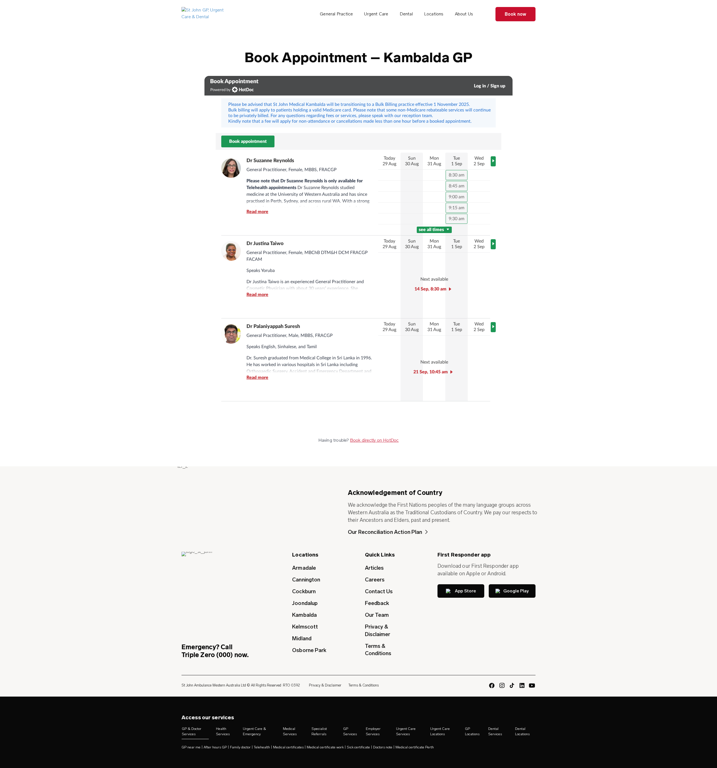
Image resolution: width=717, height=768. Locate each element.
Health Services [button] (223, 731)
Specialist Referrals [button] (319, 731)
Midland (301, 638)
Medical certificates (288, 747)
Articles (374, 568)
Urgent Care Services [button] (406, 731)
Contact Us (379, 591)
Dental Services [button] (495, 731)
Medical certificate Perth (414, 747)
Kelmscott (305, 626)
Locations (434, 14)
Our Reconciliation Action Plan (385, 532)
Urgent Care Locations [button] (440, 731)
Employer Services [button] (373, 731)
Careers (375, 579)
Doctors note (382, 747)
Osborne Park (309, 650)
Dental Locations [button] (522, 731)
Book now (516, 14)
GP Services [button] (350, 731)
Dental (406, 14)
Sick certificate (358, 747)
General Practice (336, 14)
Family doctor (240, 747)
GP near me (191, 747)
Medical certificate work (325, 747)
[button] (460, 591)
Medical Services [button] (290, 731)
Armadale (304, 568)
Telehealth (262, 747)
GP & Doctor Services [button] (191, 731)
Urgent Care (376, 14)
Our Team (377, 615)
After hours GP (215, 747)
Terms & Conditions (378, 650)
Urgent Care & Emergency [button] (254, 731)
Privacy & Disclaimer (377, 630)
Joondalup (305, 603)
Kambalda (304, 615)
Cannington (306, 579)
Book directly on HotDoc (374, 440)
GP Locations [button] (472, 731)
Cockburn (304, 591)
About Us (464, 14)
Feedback (377, 603)
